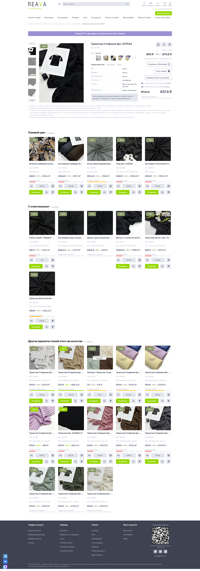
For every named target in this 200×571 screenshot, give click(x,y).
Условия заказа (66, 543)
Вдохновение (97, 555)
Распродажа (97, 539)
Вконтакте (127, 530)
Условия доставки (67, 547)
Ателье (31, 543)
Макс (125, 539)
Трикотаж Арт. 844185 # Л (70, 433)
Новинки (95, 547)
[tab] (97, 64)
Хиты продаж (97, 543)
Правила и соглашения (69, 535)
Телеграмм (127, 535)
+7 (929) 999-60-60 (165, 9)
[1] (32, 51)
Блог (93, 535)
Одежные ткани (34, 530)
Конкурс (95, 530)
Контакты (64, 530)
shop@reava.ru (160, 556)
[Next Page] (32, 100)
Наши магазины (98, 551)
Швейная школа (34, 539)
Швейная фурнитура (36, 535)
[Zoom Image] (61, 73)
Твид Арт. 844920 (124, 164)
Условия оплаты (66, 551)
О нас (62, 539)
